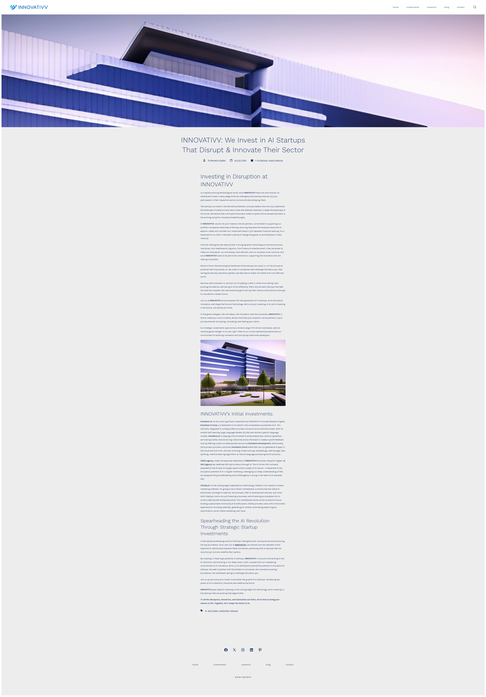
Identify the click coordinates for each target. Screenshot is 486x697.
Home (396, 7)
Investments (412, 7)
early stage (213, 611)
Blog (446, 7)
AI (206, 611)
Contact (461, 7)
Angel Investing (276, 160)
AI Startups (262, 160)
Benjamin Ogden (218, 160)
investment (224, 611)
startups (234, 611)
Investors (432, 7)
